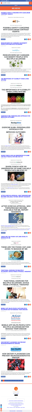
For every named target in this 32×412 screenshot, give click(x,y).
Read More (3, 39)
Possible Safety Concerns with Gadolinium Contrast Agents (15, 13)
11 (20, 380)
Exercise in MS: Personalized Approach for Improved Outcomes (15, 116)
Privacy (8, 407)
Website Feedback (18, 407)
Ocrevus (6, 225)
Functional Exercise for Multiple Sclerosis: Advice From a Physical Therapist (16, 270)
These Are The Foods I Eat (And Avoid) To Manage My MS (14, 237)
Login (30, 0)
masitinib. (5, 230)
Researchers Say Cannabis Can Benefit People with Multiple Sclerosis (14, 43)
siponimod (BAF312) (12, 229)
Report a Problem (23, 407)
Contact (14, 407)
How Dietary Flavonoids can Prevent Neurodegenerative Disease (13, 342)
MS (8, 300)
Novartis (29, 228)
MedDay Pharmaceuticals (19, 229)
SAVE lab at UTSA (10, 187)
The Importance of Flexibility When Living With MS (15, 79)
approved (13, 225)
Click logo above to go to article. (16, 322)
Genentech (2, 225)
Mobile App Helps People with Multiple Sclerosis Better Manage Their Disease (14, 308)
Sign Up (27, 0)
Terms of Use (11, 407)
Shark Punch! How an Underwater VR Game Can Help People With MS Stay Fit (15, 156)
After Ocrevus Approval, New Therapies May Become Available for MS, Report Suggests (16, 196)
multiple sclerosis (14, 108)
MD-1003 (25, 229)
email (17, 393)
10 (18, 380)
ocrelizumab (9, 225)
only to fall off (6, 110)
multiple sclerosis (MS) (14, 184)
